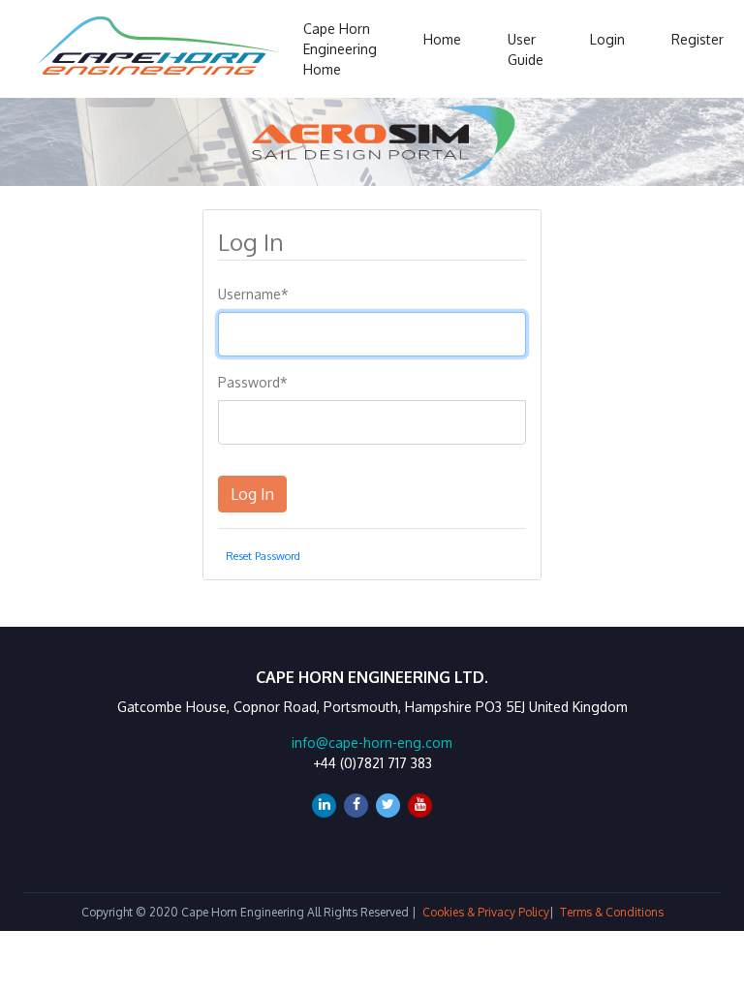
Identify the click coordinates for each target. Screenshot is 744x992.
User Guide (525, 49)
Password (253, 382)
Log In (252, 494)
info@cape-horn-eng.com (372, 742)
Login (607, 39)
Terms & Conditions (612, 912)
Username (253, 294)
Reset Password (263, 555)
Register (697, 39)
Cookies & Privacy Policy (485, 912)
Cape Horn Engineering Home (340, 49)
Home (442, 39)
